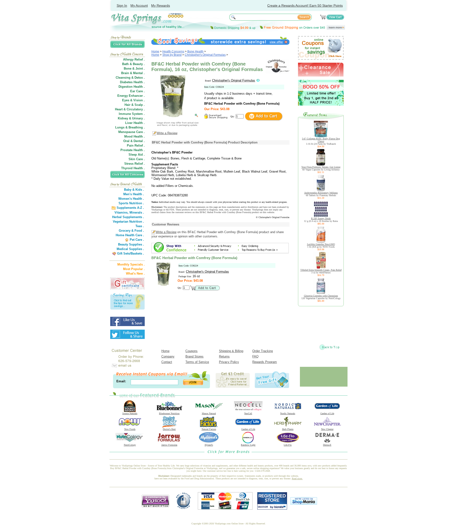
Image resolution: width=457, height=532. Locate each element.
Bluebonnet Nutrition (169, 413)
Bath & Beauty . (133, 64)
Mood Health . (134, 136)
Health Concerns (173, 51)
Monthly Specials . (131, 264)
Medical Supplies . (130, 249)
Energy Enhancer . (131, 95)
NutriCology (130, 445)
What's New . (135, 273)
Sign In (122, 5)
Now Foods (129, 429)
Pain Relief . (136, 145)
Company (167, 356)
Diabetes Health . (132, 82)
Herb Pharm (287, 429)
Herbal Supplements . (128, 217)
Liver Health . (135, 123)
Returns (224, 356)
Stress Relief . (134, 163)
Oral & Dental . (134, 141)
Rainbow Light (248, 445)
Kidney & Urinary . (131, 118)
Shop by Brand (172, 54)
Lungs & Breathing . (130, 127)
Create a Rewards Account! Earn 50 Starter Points (305, 5)
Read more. (297, 478)
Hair (127, 105)
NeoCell (248, 413)
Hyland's (209, 445)
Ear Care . (137, 91)
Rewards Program (264, 362)
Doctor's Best (169, 429)
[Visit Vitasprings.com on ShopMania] (303, 503)
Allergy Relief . (134, 59)
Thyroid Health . (133, 168)
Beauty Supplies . (131, 244)
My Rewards (160, 5)
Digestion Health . (132, 86)
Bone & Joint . (134, 68)
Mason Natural (209, 413)
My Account (139, 5)
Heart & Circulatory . (130, 109)
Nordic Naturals (287, 413)
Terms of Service (197, 362)
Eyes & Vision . (133, 100)
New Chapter (327, 429)
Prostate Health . (132, 150)
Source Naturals (129, 413)
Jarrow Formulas (169, 445)
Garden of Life (327, 413)
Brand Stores (194, 356)
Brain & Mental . (133, 73)
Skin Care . (137, 159)
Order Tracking (262, 351)
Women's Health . (131, 198)
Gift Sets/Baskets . (130, 253)
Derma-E (327, 445)
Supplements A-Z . (130, 208)
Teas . (139, 226)
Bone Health (195, 51)
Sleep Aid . (137, 154)
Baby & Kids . (134, 189)
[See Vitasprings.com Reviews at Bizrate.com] (272, 508)
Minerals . (136, 212)
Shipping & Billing (231, 351)
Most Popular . (134, 269)
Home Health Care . (130, 235)
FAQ (255, 356)
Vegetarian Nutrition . (128, 221)
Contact (166, 362)
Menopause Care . (131, 132)
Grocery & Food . (131, 230)
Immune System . (132, 114)
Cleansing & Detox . (130, 77)
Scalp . (139, 105)
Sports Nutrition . (131, 203)
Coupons (191, 351)
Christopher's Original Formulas (205, 54)
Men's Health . (133, 194)
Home (155, 51)
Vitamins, (121, 212)
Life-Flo (288, 445)
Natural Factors (209, 429)
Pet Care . (137, 239)
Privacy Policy (229, 362)
